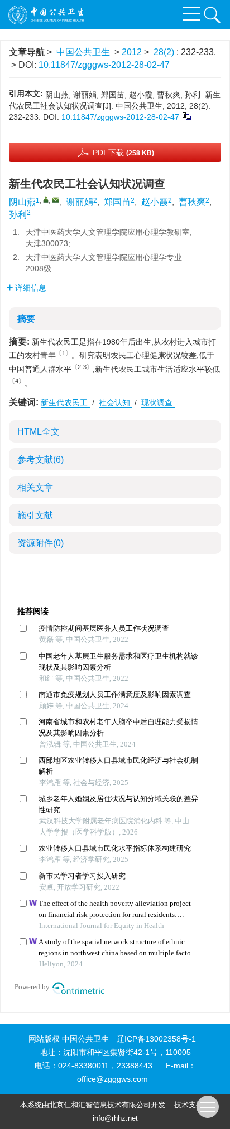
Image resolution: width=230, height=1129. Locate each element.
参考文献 (40, 459)
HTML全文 (38, 431)
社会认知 (115, 402)
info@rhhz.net (115, 1118)
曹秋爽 (192, 202)
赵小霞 (154, 202)
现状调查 (158, 402)
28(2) (165, 52)
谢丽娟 (79, 202)
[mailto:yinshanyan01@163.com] (56, 200)
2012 (132, 52)
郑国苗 (117, 202)
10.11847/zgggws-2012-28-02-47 (104, 65)
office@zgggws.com (112, 1078)
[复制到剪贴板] (186, 115)
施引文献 (35, 515)
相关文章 (35, 487)
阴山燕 (22, 202)
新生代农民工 (65, 402)
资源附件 (40, 543)
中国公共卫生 (83, 52)
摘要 (26, 318)
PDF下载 (123, 152)
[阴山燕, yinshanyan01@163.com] (46, 199)
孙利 (18, 214)
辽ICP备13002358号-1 (156, 1038)
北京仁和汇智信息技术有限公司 (100, 1105)
